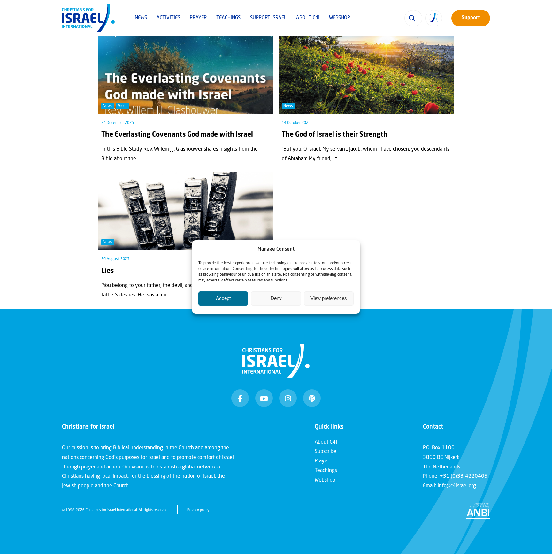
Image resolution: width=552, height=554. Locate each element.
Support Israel (268, 18)
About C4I (307, 18)
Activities (168, 18)
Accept (223, 298)
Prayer (198, 18)
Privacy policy (198, 510)
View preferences (328, 298)
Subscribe (325, 451)
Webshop (339, 18)
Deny (276, 298)
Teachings (228, 18)
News (141, 18)
